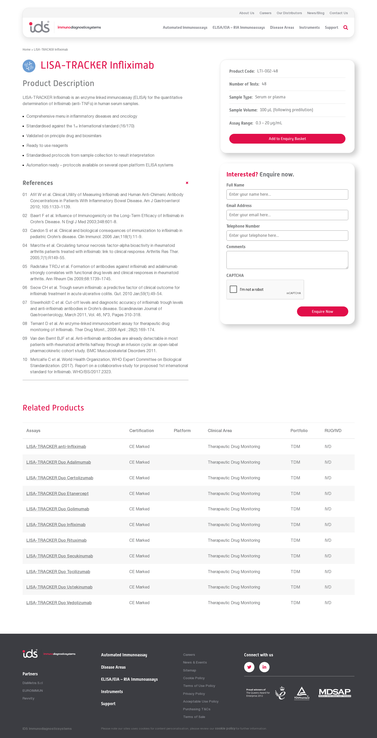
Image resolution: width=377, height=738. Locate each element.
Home (27, 49)
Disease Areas (282, 27)
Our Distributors (289, 13)
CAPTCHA (235, 276)
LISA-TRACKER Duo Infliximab (56, 524)
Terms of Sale (194, 716)
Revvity (28, 698)
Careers (266, 13)
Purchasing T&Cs (197, 709)
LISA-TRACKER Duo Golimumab (57, 508)
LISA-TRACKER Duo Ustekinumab (59, 586)
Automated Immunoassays (185, 27)
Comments (235, 247)
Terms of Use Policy (199, 685)
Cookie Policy (194, 678)
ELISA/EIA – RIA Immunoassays (239, 27)
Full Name (235, 185)
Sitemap (189, 670)
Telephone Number (243, 226)
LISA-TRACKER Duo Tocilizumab (58, 571)
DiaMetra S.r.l (33, 683)
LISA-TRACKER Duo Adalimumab (58, 462)
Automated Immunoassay (124, 655)
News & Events (195, 662)
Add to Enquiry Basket (287, 138)
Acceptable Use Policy (201, 701)
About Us (246, 13)
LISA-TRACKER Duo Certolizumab (59, 477)
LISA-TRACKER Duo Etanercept (57, 493)
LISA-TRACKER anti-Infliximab (56, 446)
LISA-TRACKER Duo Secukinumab (59, 555)
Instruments (309, 27)
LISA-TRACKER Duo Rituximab (56, 540)
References (38, 182)
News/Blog (315, 13)
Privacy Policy (194, 693)
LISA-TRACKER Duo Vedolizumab (59, 602)
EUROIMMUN (33, 690)
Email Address (239, 206)
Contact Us (339, 13)
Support (331, 27)
